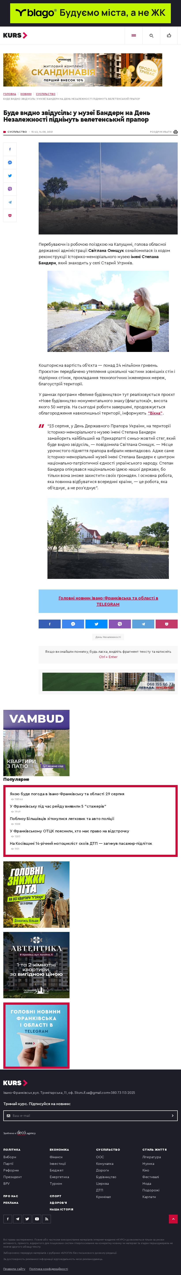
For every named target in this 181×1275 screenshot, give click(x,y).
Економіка (59, 1149)
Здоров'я (58, 1202)
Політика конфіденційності (48, 1269)
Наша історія (61, 1209)
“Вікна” (155, 413)
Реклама (10, 1202)
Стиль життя (154, 1149)
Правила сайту (14, 1269)
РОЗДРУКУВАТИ (161, 132)
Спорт (55, 1196)
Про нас (10, 1196)
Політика (11, 1149)
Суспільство (17, 132)
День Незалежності (108, 637)
